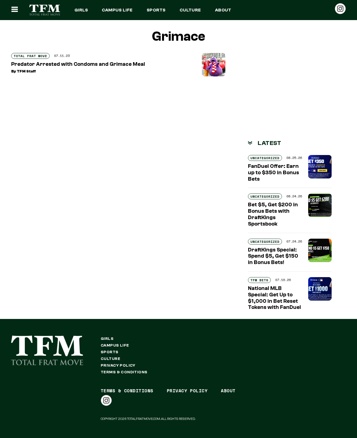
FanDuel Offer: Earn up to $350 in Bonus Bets (273, 172)
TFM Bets (259, 280)
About (223, 10)
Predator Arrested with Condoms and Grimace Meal (78, 64)
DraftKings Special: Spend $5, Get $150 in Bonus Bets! (273, 256)
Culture (190, 10)
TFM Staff (26, 71)
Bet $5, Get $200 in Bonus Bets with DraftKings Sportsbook (273, 214)
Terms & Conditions (124, 372)
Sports (156, 10)
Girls (81, 10)
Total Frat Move (30, 56)
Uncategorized (264, 158)
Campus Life (117, 10)
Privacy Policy (118, 365)
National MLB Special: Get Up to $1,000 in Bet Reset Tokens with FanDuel (274, 297)
